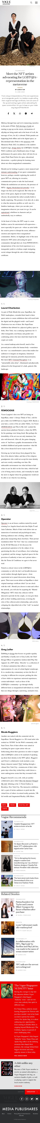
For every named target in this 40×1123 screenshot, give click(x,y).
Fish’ (20, 764)
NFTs (4, 805)
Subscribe (18, 1086)
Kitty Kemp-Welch (25, 930)
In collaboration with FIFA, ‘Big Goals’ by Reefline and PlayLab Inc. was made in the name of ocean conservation (27, 946)
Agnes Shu (22, 954)
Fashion (17, 856)
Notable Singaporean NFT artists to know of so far (24, 824)
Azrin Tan (21, 89)
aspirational (5, 212)
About (3, 1113)
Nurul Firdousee (24, 915)
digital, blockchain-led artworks (18, 187)
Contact (9, 1113)
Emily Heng (20, 829)
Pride (12, 805)
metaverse (27, 141)
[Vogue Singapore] (6, 2)
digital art (24, 805)
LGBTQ (4, 808)
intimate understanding (9, 172)
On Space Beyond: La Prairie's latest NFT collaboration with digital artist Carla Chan (25, 846)
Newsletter (35, 1113)
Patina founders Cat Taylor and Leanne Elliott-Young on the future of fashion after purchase (25, 906)
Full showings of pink (23, 126)
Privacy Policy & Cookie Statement (22, 1113)
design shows (16, 147)
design (12, 653)
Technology (20, 70)
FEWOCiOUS (7, 427)
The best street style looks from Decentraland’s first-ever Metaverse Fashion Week (26, 880)
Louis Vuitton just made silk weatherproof (27, 926)
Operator (4, 523)
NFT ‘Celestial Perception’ (17, 359)
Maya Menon (20, 870)
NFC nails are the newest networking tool (27, 965)
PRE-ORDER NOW (20, 1055)
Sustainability (21, 938)
